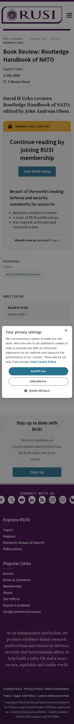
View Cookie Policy (43, 362)
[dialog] (37, 362)
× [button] (65, 330)
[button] (37, 391)
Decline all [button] (38, 381)
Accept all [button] (38, 371)
